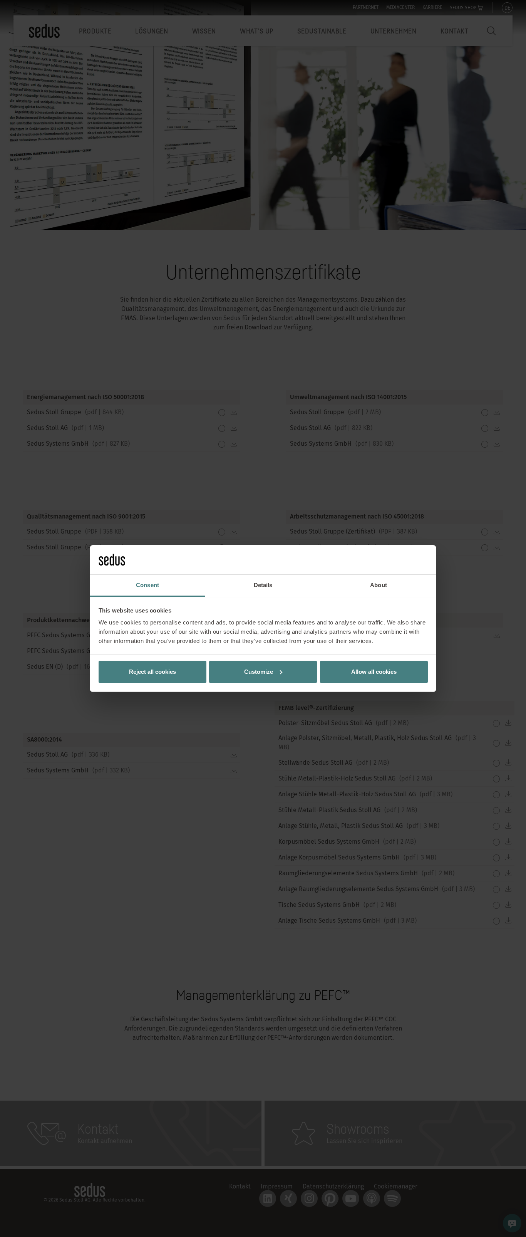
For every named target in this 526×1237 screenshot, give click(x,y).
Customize (258, 671)
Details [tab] (263, 585)
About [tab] (378, 585)
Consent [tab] (147, 585)
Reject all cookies (152, 671)
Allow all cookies (374, 671)
